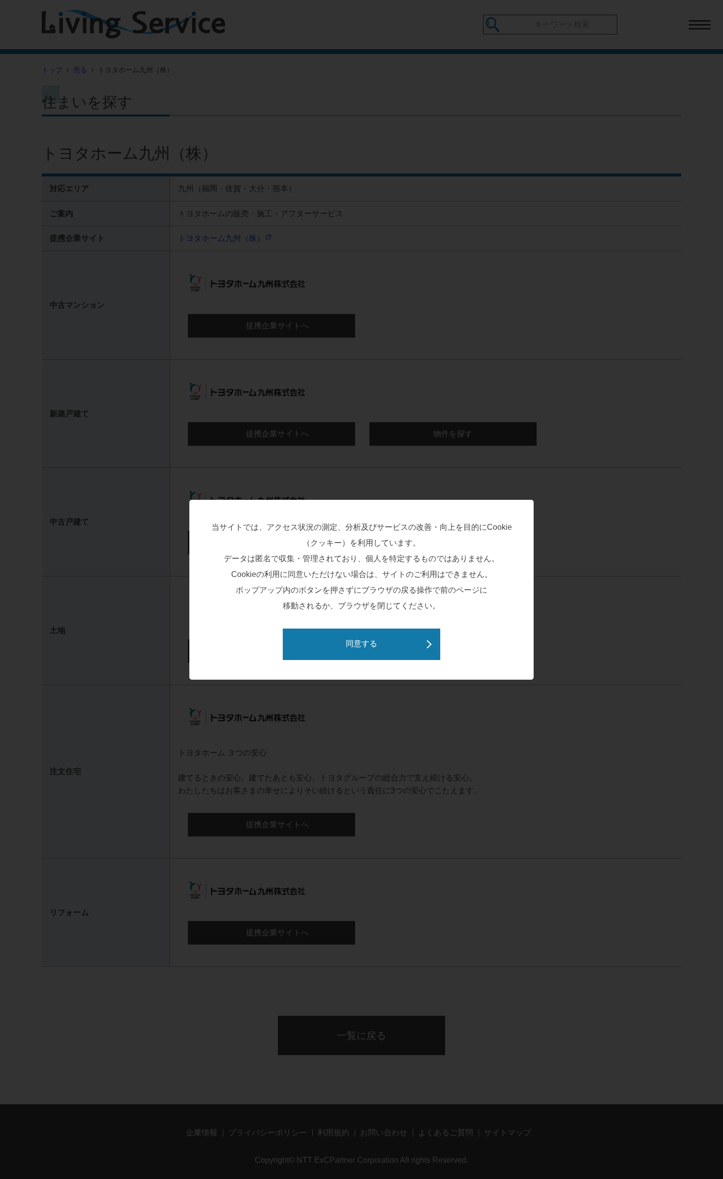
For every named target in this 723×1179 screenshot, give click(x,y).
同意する (361, 643)
